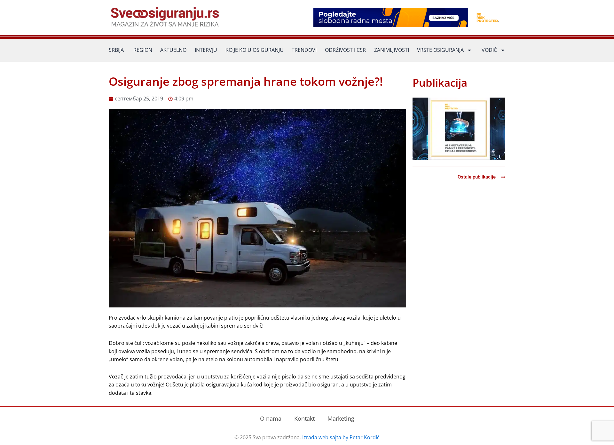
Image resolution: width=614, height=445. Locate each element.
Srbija (116, 49)
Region (142, 49)
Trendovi (304, 49)
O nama (270, 418)
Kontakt (304, 418)
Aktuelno (173, 49)
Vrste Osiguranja (440, 49)
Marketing (340, 418)
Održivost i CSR (345, 49)
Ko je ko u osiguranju (254, 49)
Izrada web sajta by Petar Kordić (341, 437)
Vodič (489, 49)
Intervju (206, 49)
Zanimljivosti (391, 49)
